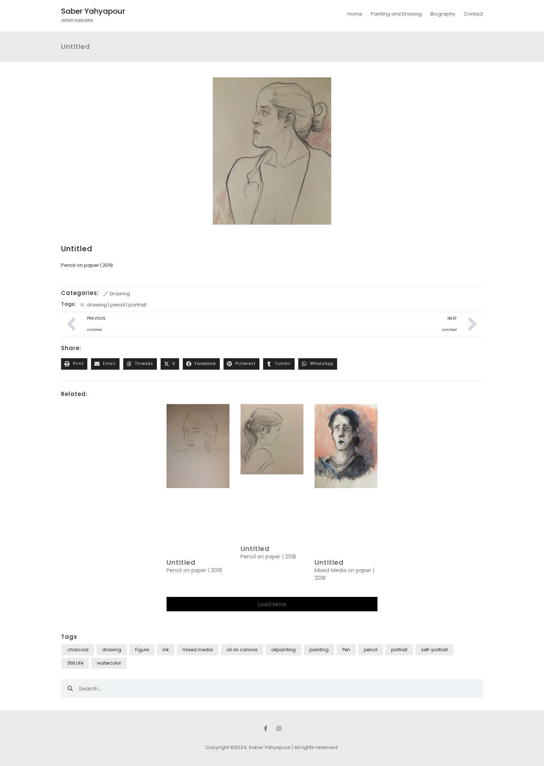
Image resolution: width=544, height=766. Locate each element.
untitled (181, 562)
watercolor (109, 663)
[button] (74, 364)
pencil (117, 304)
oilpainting (283, 649)
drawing (97, 304)
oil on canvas (242, 649)
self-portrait (434, 649)
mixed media (197, 649)
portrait (137, 304)
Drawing (120, 293)
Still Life (75, 663)
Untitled (329, 562)
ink (165, 649)
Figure (142, 649)
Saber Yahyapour (93, 11)
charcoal (77, 649)
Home (354, 13)
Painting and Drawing (396, 13)
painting (319, 649)
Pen (346, 649)
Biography (442, 13)
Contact (473, 13)
